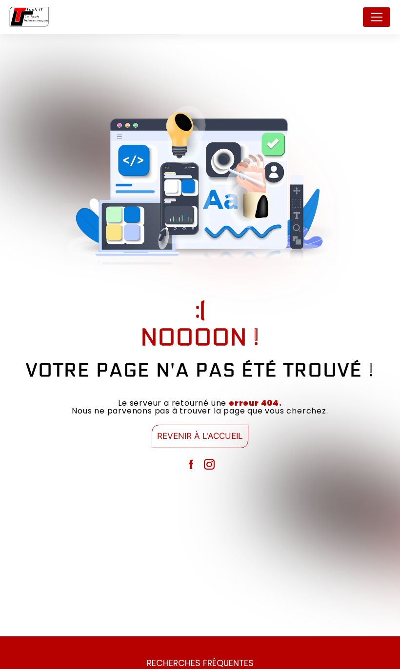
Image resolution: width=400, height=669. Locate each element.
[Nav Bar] (376, 17)
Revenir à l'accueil (200, 436)
